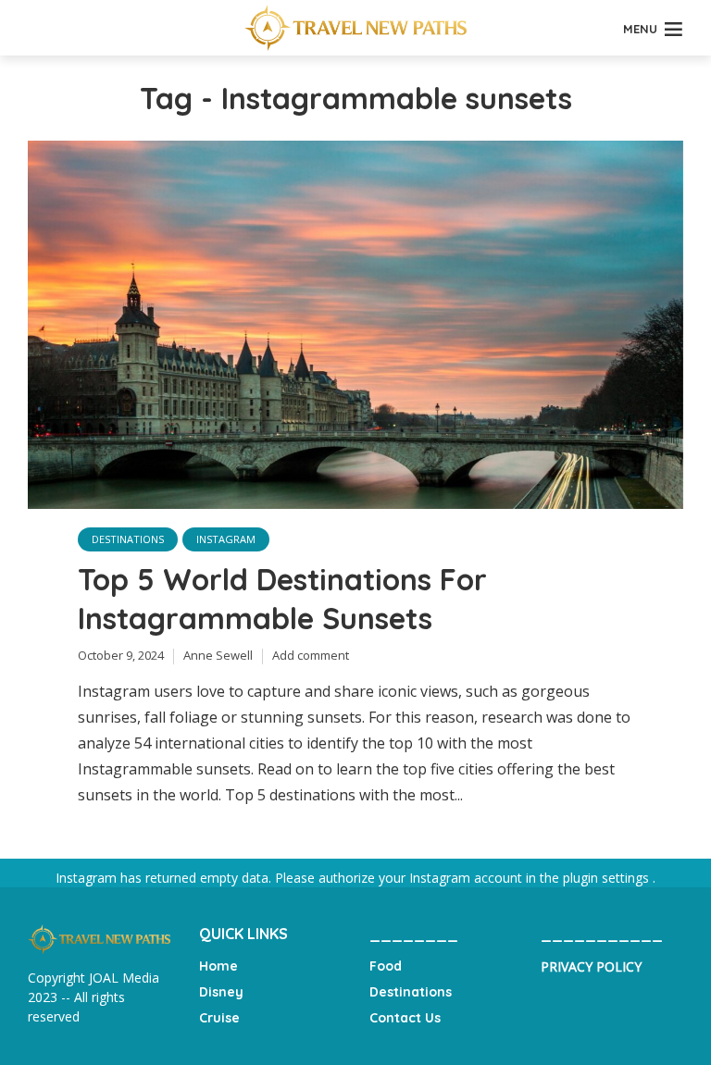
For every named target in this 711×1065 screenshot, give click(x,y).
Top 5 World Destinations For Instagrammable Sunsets (282, 599)
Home (218, 966)
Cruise (219, 1017)
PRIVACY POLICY (591, 966)
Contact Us (405, 1017)
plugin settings (608, 877)
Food (385, 966)
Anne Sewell (218, 655)
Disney (221, 992)
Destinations (128, 539)
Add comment (310, 655)
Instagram (226, 539)
